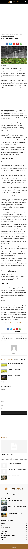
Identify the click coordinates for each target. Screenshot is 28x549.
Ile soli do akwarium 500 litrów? (21, 339)
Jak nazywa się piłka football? (15, 363)
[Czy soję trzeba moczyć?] (14, 446)
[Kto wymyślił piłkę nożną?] (4, 371)
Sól (1, 525)
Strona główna (3, 34)
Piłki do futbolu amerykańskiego (8, 36)
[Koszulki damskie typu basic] (4, 515)
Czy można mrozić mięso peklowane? (17, 507)
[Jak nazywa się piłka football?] (4, 365)
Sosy (2, 529)
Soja (2, 539)
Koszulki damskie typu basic (15, 513)
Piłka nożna (4, 533)
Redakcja (5, 40)
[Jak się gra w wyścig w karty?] (4, 502)
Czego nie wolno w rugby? (14, 376)
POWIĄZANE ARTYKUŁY (7, 360)
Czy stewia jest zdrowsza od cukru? (17, 469)
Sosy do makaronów (5, 527)
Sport (2, 36)
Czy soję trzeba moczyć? (7, 454)
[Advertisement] (14, 18)
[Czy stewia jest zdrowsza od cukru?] (4, 471)
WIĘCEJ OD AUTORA (19, 360)
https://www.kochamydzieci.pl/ (14, 322)
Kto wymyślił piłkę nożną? (14, 369)
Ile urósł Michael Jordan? (14, 463)
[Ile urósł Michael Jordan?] (4, 465)
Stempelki (3, 537)
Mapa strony (14, 545)
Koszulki (3, 523)
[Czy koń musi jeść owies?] (4, 478)
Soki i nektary (4, 531)
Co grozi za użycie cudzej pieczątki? (7, 339)
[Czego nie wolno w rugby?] (4, 377)
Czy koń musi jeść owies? (14, 476)
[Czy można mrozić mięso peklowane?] (4, 508)
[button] (26, 2)
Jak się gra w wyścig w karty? (15, 500)
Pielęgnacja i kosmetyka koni (8, 535)
